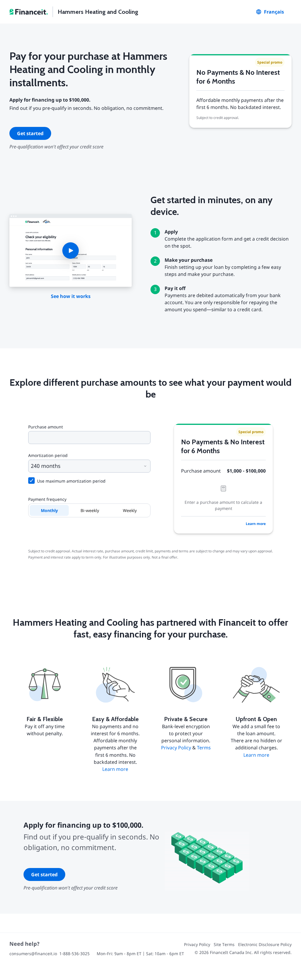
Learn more (256, 523)
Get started (30, 133)
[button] (70, 250)
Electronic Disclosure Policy (265, 944)
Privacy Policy (176, 747)
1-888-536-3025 (74, 953)
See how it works (71, 296)
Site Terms (224, 944)
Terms (204, 747)
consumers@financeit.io (33, 953)
